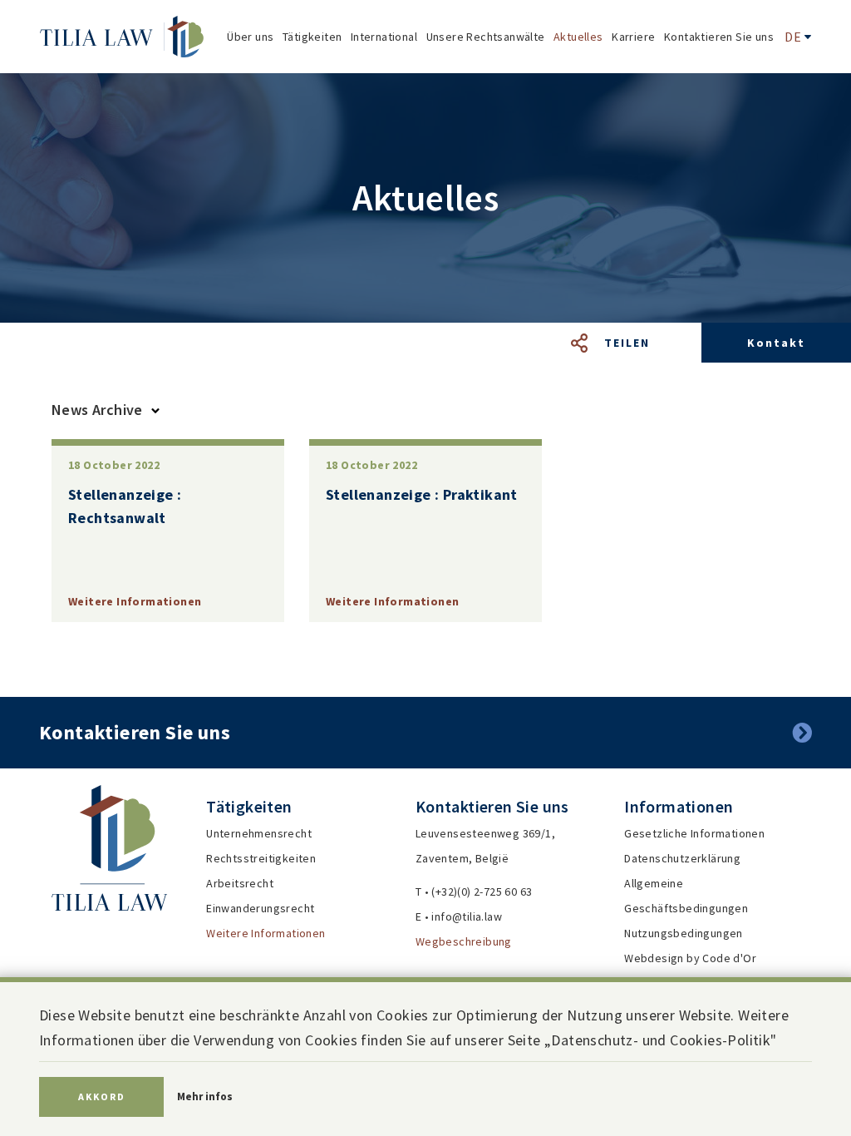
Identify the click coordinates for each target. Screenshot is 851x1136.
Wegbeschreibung (464, 941)
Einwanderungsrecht (260, 908)
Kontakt (776, 342)
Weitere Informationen (265, 933)
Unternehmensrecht (259, 833)
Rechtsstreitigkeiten (261, 858)
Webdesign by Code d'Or (690, 958)
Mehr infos (205, 1096)
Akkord (101, 1096)
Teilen (627, 342)
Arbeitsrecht (239, 883)
